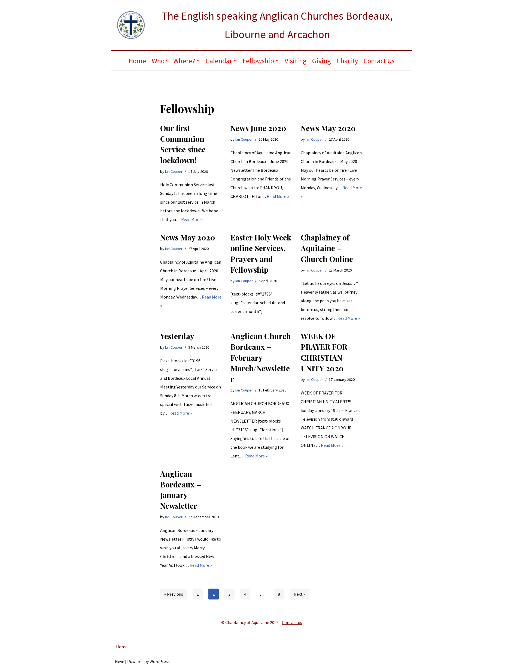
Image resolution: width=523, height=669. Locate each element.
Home (137, 60)
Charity (347, 60)
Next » (299, 594)
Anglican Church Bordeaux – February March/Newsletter (260, 357)
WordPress (160, 661)
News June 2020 (258, 128)
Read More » (192, 219)
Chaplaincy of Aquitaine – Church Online (327, 248)
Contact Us (379, 60)
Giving (321, 60)
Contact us (292, 622)
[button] (198, 60)
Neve (119, 661)
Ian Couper (174, 171)
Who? (160, 60)
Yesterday (177, 336)
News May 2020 (328, 128)
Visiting (295, 60)
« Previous (173, 594)
